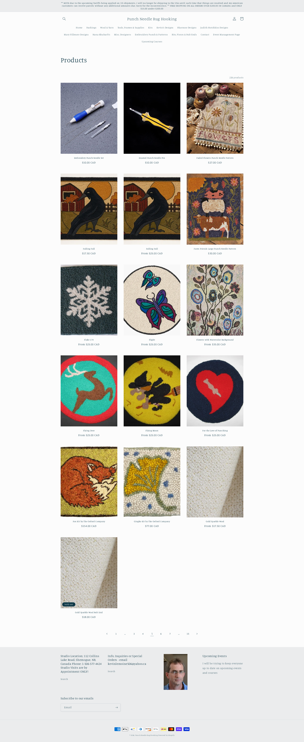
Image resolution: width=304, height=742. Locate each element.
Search (64, 679)
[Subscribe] (116, 707)
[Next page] (196, 633)
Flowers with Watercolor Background (215, 339)
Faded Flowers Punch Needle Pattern (215, 158)
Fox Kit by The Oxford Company (89, 521)
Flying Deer (89, 430)
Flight (152, 339)
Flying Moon (152, 430)
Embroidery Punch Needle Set (89, 158)
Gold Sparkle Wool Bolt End (89, 612)
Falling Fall (89, 248)
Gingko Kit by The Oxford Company (152, 521)
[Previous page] (107, 633)
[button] (64, 18)
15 (188, 633)
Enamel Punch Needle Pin (152, 158)
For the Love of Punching (215, 430)
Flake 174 (89, 339)
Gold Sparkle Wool (215, 521)
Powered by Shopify (166, 735)
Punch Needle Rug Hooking (146, 735)
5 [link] (152, 633)
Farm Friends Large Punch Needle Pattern (215, 248)
